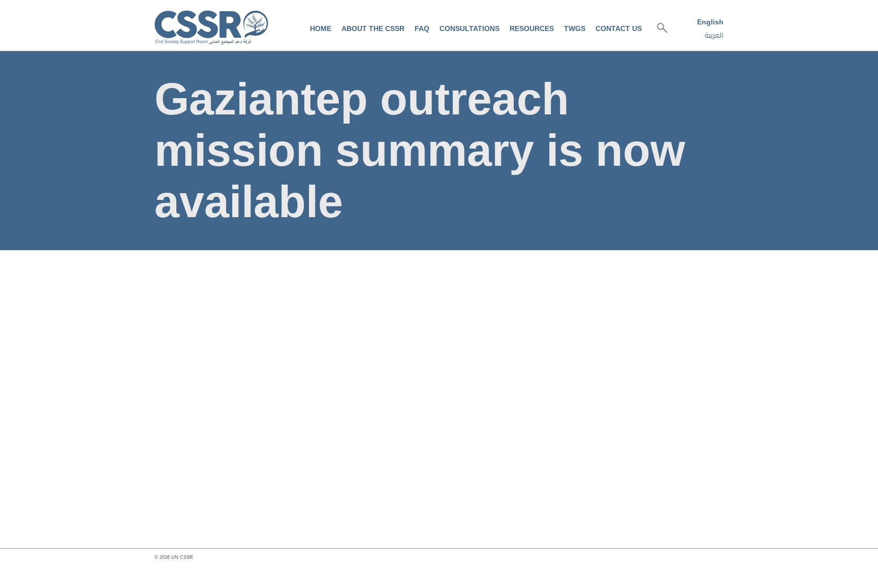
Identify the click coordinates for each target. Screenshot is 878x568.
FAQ (422, 28)
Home (320, 28)
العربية (714, 35)
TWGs (574, 28)
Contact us (618, 28)
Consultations (469, 28)
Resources (532, 28)
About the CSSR (372, 28)
